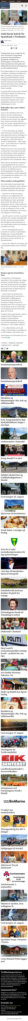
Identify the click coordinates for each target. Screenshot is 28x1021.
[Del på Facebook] (11, 48)
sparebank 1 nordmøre (16, 343)
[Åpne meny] (22, 5)
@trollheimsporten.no (14, 1005)
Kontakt (19, 1)
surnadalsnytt (6, 345)
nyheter (4, 343)
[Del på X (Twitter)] (14, 48)
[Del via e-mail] (16, 48)
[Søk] (26, 6)
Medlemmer (3, 1)
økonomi (16, 345)
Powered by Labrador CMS (14, 1018)
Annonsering (12, 1)
